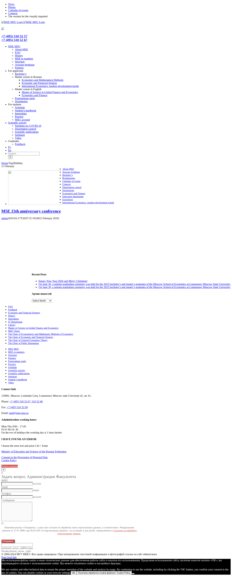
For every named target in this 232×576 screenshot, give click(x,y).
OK (73, 573)
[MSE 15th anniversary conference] (35, 203)
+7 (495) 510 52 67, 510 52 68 (26, 401)
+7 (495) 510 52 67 (14, 40)
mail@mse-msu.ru (19, 413)
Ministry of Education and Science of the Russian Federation (33, 451)
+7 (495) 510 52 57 (14, 36)
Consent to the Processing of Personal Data (24, 457)
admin (4, 218)
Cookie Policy (9, 460)
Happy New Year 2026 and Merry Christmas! (63, 281)
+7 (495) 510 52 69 (17, 407)
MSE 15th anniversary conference (31, 211)
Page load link (9, 557)
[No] (133, 573)
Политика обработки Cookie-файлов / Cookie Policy (104, 573)
